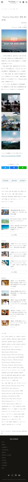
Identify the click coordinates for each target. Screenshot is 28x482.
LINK (3, 468)
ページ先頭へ (25, 479)
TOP (2, 431)
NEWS (3, 445)
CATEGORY (5, 450)
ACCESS (4, 460)
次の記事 (22, 180)
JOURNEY (4, 447)
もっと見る (14, 234)
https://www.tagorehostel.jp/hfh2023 (11, 155)
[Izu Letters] (14, 1)
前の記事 (6, 180)
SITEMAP (4, 465)
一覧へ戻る (14, 180)
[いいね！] (25, 25)
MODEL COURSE (6, 455)
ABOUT (4, 452)
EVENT (4, 458)
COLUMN (7, 431)
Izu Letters (14, 439)
